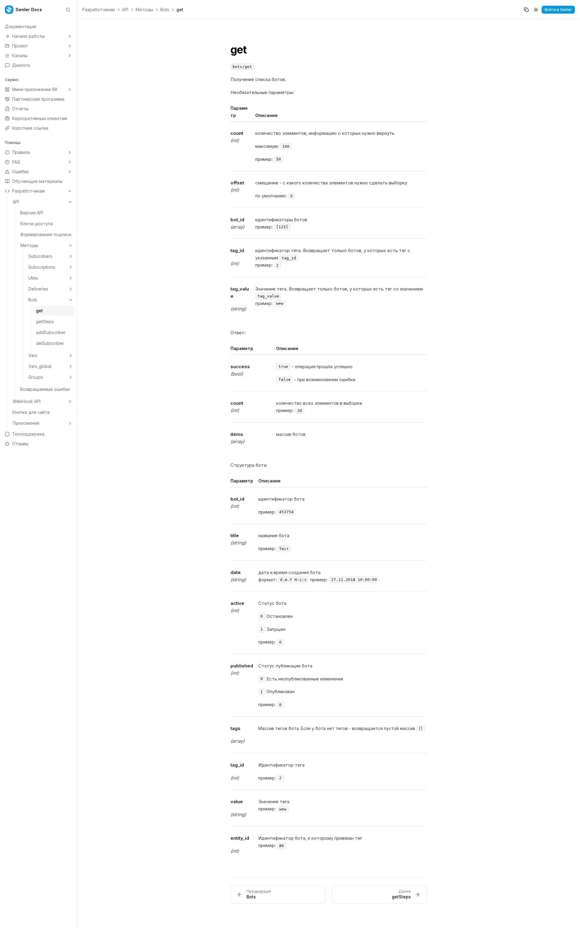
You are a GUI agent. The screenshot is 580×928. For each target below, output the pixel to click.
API (125, 9)
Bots (164, 9)
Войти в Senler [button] (558, 9)
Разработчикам (98, 9)
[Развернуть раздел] (69, 36)
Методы (144, 9)
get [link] (179, 9)
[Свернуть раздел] (69, 191)
